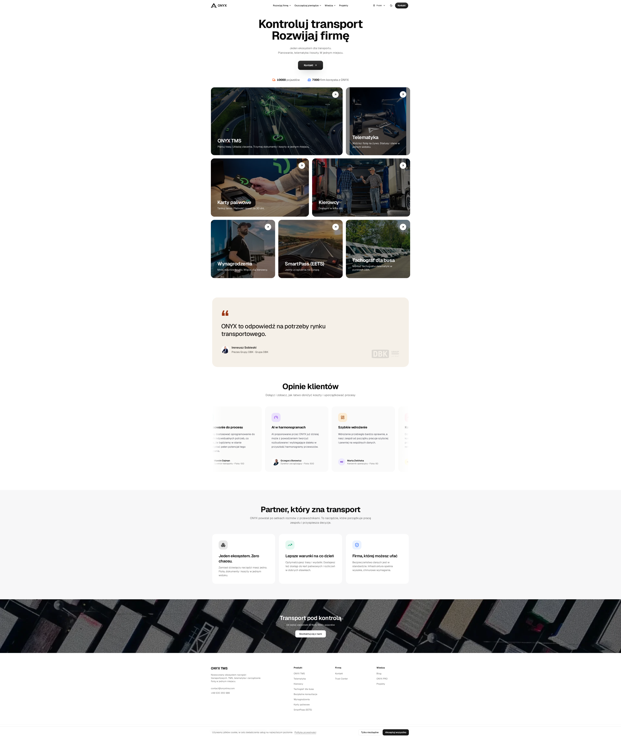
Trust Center (341, 678)
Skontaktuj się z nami (310, 633)
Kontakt (339, 673)
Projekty (343, 5)
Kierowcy (298, 683)
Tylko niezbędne (370, 732)
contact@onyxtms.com (223, 688)
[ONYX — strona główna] (219, 5)
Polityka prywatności (305, 732)
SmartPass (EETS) (303, 709)
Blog (378, 673)
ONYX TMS (219, 668)
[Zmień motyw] (391, 5)
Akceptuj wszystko (395, 732)
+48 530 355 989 (220, 692)
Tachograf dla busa (304, 689)
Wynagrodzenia (302, 699)
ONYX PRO (381, 678)
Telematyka (300, 678)
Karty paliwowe (302, 704)
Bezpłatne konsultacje (305, 694)
